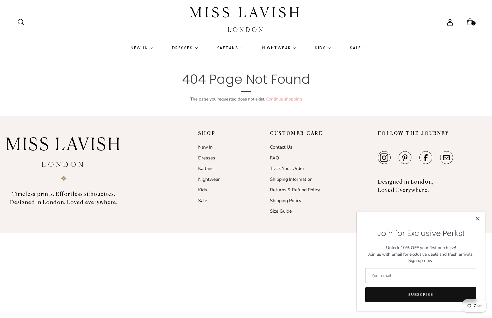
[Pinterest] (405, 157)
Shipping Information (291, 179)
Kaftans (228, 48)
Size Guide (281, 211)
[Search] (23, 22)
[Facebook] (425, 157)
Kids (320, 48)
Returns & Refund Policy (295, 190)
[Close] (478, 218)
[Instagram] (384, 157)
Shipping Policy (285, 201)
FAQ (274, 158)
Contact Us (281, 147)
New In (139, 48)
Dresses (182, 48)
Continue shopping (284, 99)
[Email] (446, 157)
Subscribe (420, 294)
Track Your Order (287, 168)
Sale (355, 48)
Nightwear (276, 48)
